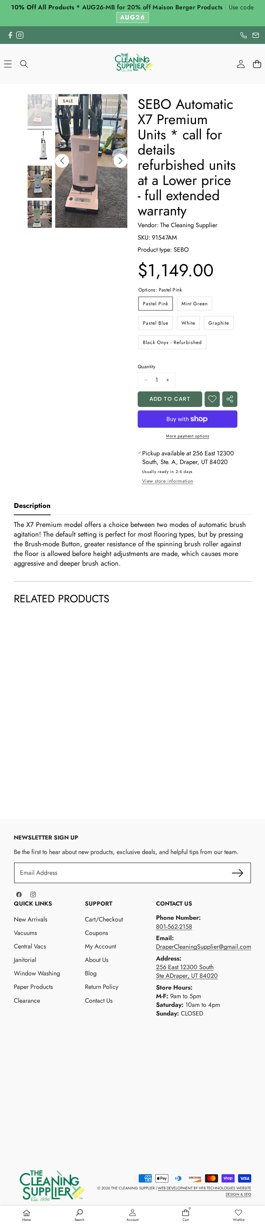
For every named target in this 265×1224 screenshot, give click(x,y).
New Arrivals (30, 919)
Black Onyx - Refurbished (172, 342)
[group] (40, 110)
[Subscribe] (237, 873)
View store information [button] (167, 480)
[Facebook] (10, 35)
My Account (100, 946)
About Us (96, 959)
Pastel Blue (155, 322)
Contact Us (98, 1000)
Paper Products (33, 986)
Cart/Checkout (104, 919)
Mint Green (194, 303)
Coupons (96, 932)
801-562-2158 (174, 926)
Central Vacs (30, 946)
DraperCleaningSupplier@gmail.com (203, 946)
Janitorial (25, 959)
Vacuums (25, 932)
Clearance (27, 1000)
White (188, 322)
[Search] (24, 64)
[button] (257, 64)
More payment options (187, 436)
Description (32, 506)
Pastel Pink (155, 303)
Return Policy (101, 986)
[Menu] (8, 64)
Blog (91, 973)
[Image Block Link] (49, 1186)
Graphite (218, 322)
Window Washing (37, 973)
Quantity (146, 366)
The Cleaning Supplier (188, 225)
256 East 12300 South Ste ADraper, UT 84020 (187, 971)
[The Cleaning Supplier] (132, 64)
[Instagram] (20, 35)
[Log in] (240, 64)
